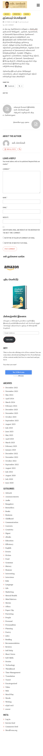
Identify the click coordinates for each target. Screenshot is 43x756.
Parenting (9, 614)
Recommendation (12, 643)
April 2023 (9, 439)
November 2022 (11, 457)
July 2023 (9, 428)
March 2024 (10, 402)
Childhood (9, 518)
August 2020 (10, 475)
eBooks (7, 14)
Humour (8, 570)
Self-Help (9, 650)
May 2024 (9, 395)
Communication (11, 522)
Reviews (8, 647)
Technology (10, 665)
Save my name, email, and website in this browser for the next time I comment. (21, 231)
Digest (7, 533)
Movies (8, 603)
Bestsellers (9, 507)
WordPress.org (11, 730)
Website (5, 217)
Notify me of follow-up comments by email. (20, 238)
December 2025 (11, 387)
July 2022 (9, 472)
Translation (10, 676)
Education (9, 540)
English (8, 548)
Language (9, 584)
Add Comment (9, 25)
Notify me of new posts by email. (16, 243)
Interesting (16, 14)
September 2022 (12, 464)
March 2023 (10, 442)
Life (6, 588)
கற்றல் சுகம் (9, 705)
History (8, 566)
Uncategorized (11, 683)
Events (8, 551)
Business (8, 515)
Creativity (9, 529)
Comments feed (11, 726)
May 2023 (9, 435)
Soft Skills (9, 658)
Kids (7, 581)
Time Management (13, 672)
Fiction (8, 555)
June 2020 (9, 483)
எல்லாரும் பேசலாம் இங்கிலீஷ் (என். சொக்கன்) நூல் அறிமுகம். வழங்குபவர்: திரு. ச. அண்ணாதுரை (19, 111)
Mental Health (11, 595)
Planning (9, 628)
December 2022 (11, 453)
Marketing (9, 592)
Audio (7, 500)
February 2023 (11, 446)
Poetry (8, 632)
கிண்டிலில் (34, 29)
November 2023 (11, 413)
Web (7, 691)
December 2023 (11, 409)
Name (5, 197)
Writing (8, 702)
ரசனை (7, 709)
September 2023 (12, 420)
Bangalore (9, 504)
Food (7, 559)
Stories (8, 661)
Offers (7, 606)
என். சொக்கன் (24, 22)
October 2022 (10, 461)
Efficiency (9, 544)
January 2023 (10, 450)
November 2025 (11, 391)
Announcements (12, 496)
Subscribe (9, 339)
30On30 (8, 493)
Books (7, 511)
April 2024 (9, 398)
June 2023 (9, 431)
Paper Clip (9, 610)
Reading (26, 14)
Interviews (9, 577)
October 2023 (10, 417)
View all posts (11, 149)
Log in (7, 719)
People (8, 617)
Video (7, 687)
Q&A (7, 636)
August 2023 (10, 424)
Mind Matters (10, 599)
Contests (9, 526)
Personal (8, 621)
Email (5, 207)
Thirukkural (10, 669)
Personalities (10, 625)
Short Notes (10, 654)
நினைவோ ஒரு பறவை (21, 122)
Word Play (9, 694)
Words (7, 698)
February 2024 (11, 406)
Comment (6, 169)
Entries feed (10, 723)
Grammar (9, 562)
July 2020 (9, 479)
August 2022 (10, 468)
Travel (8, 680)
